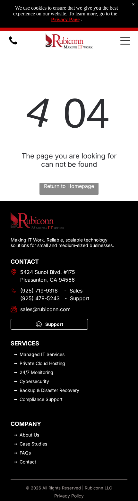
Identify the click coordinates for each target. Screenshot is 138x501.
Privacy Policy (69, 495)
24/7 (25, 372)
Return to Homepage (69, 186)
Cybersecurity (34, 381)
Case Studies (33, 443)
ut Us (33, 434)
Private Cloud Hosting (42, 363)
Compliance (32, 399)
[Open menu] (125, 41)
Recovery (69, 390)
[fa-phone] (13, 44)
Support (54, 399)
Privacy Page (65, 19)
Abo (24, 434)
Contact (28, 461)
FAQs (25, 452)
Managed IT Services (42, 354)
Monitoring (42, 372)
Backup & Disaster (39, 390)
